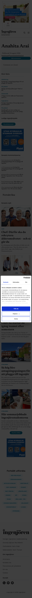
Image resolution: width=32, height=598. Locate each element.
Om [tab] (26, 282)
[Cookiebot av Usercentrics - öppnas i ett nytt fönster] (23, 278)
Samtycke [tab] (5, 282)
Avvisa (16, 318)
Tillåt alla (16, 308)
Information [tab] (16, 282)
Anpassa (15, 313)
